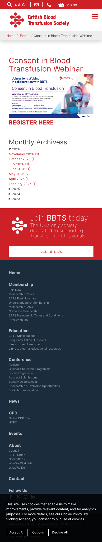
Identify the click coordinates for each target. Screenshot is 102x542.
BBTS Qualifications (22, 336)
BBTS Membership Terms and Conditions (36, 315)
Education (18, 330)
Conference (20, 359)
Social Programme (21, 373)
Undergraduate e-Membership (29, 302)
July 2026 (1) (19, 164)
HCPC (13, 422)
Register (14, 364)
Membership (21, 284)
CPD (13, 413)
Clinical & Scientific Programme (30, 369)
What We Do (17, 467)
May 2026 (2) (19, 174)
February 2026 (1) (23, 184)
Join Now (15, 290)
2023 (16, 199)
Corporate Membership (24, 311)
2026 (16, 149)
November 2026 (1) (24, 154)
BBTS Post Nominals (22, 298)
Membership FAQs (21, 307)
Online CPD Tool (20, 418)
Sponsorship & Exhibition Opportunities (34, 386)
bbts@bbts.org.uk (36, 4)
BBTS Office (17, 455)
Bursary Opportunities (23, 381)
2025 (16, 189)
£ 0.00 (72, 5)
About (15, 445)
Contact (17, 478)
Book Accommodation (23, 390)
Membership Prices (21, 294)
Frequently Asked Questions (27, 340)
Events (25, 36)
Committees (17, 459)
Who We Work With (21, 463)
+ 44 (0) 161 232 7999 (48, 4)
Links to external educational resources (35, 348)
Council (14, 450)
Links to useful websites (25, 344)
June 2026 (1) (19, 169)
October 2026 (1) (22, 159)
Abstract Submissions (23, 377)
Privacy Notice (18, 319)
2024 (16, 194)
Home (10, 36)
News (14, 401)
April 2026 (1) (19, 179)
